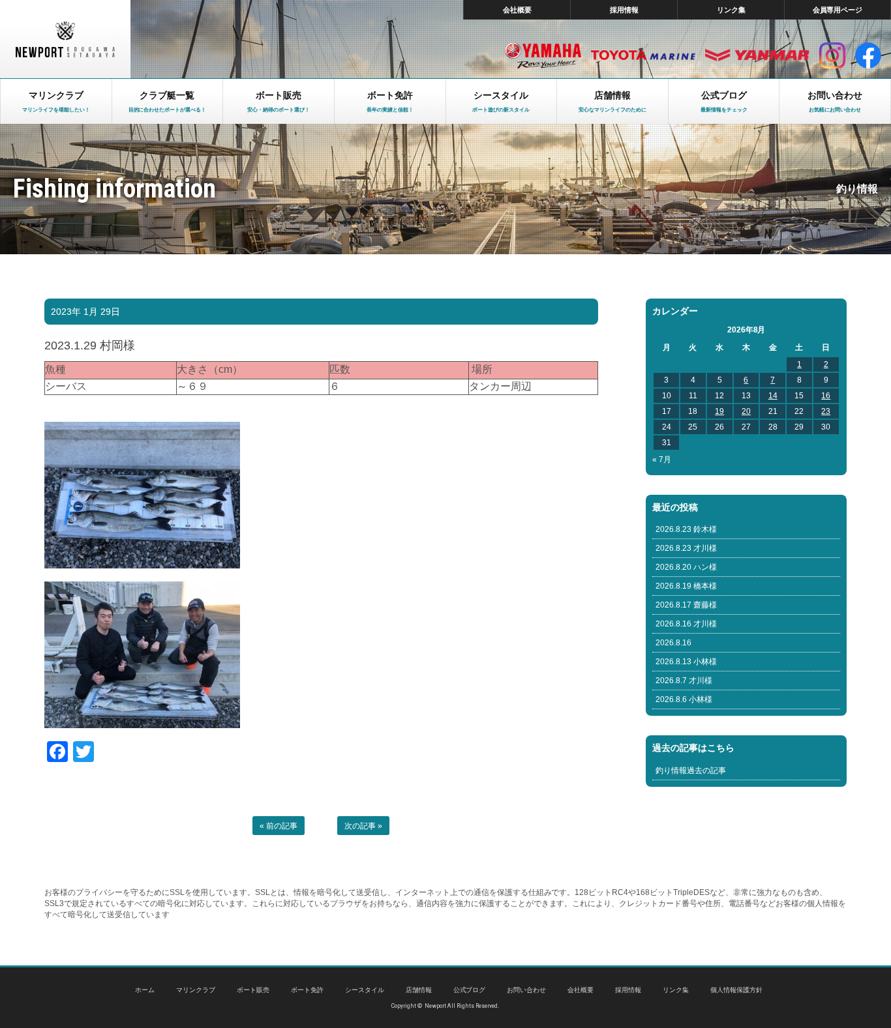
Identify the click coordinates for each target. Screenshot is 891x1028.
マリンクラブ (195, 989)
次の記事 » (363, 825)
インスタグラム (832, 55)
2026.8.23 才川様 (686, 548)
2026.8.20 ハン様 (686, 567)
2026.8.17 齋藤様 (686, 604)
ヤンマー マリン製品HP (757, 55)
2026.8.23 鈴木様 (686, 529)
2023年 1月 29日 (85, 311)
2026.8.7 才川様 (684, 680)
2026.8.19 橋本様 (686, 586)
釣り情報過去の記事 (691, 770)
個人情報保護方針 (736, 989)
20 (746, 411)
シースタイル (364, 989)
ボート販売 (253, 989)
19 (719, 411)
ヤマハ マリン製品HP (543, 55)
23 (825, 411)
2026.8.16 (673, 642)
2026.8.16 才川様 (686, 623)
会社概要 (517, 10)
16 (825, 395)
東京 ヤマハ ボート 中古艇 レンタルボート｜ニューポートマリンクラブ (65, 39)
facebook (868, 55)
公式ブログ (469, 989)
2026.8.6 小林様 (684, 699)
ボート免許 (307, 989)
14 (773, 395)
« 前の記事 (278, 825)
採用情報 (624, 10)
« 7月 (661, 459)
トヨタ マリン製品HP (643, 55)
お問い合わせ (526, 989)
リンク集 (731, 10)
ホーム (145, 989)
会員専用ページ (838, 10)
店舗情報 (419, 989)
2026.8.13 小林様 (686, 661)
